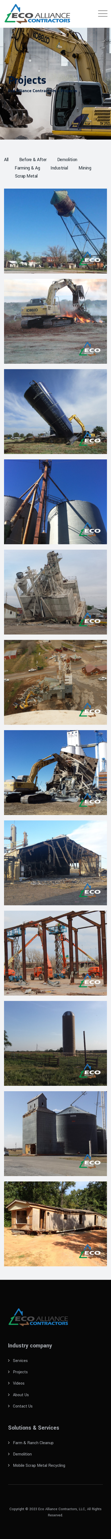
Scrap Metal (26, 176)
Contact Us (23, 1406)
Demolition (67, 160)
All (6, 160)
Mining (85, 168)
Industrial (59, 168)
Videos (19, 1383)
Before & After (33, 160)
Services (20, 1361)
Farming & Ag (27, 168)
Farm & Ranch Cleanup (33, 1443)
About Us (21, 1395)
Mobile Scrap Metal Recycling (39, 1465)
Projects (20, 1372)
